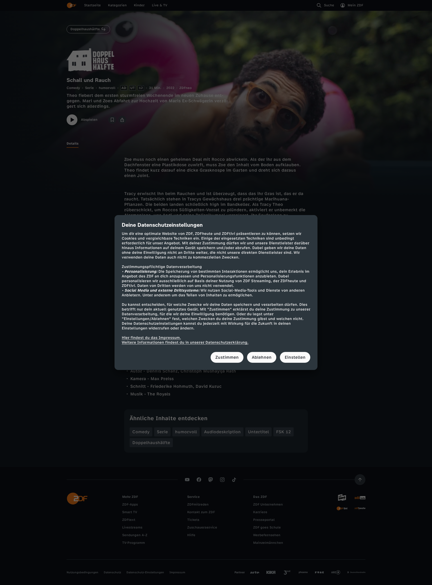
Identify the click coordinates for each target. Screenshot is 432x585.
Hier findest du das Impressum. (151, 338)
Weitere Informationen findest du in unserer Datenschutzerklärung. (185, 342)
